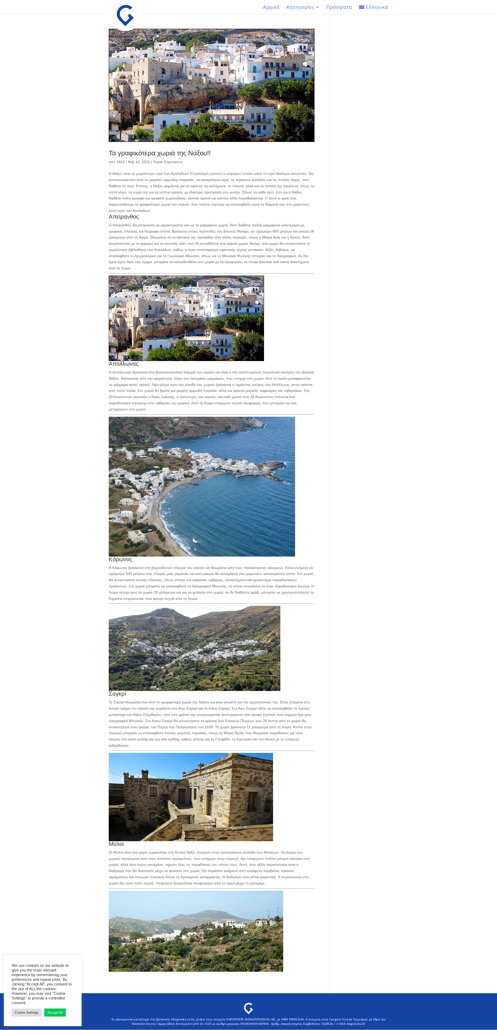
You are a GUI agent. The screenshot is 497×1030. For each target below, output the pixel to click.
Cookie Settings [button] (27, 1012)
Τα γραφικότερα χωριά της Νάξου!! (160, 153)
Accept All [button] (55, 1012)
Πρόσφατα (339, 7)
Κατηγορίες (301, 7)
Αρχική (271, 7)
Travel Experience (167, 162)
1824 (120, 162)
